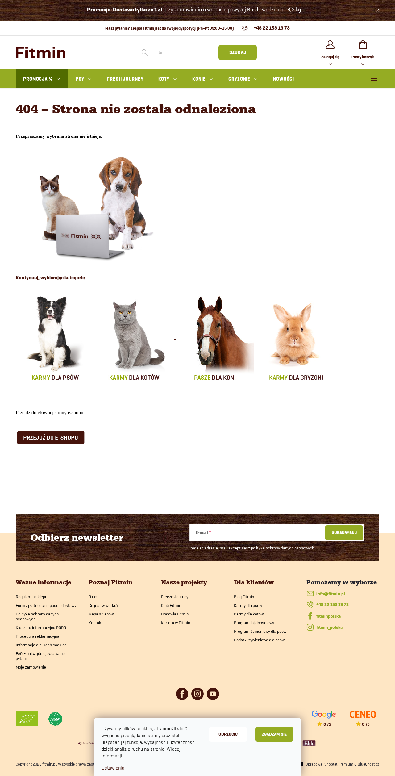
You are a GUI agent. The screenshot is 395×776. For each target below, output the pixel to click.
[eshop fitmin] (93, 207)
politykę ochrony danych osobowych (282, 547)
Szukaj (237, 52)
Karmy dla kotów (249, 613)
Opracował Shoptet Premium (329, 763)
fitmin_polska (329, 627)
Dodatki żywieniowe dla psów (259, 639)
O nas (93, 596)
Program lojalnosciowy (254, 622)
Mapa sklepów (101, 613)
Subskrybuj (344, 532)
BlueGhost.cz (368, 763)
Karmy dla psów (248, 605)
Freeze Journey (174, 596)
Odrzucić (228, 734)
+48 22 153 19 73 (332, 604)
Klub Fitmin (171, 605)
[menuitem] (42, 79)
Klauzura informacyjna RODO (41, 627)
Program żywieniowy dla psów (260, 631)
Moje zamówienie (31, 667)
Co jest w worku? (103, 605)
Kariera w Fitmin (175, 622)
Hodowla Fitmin (175, 613)
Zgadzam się (274, 734)
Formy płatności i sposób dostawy (46, 605)
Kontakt (96, 622)
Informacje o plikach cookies (41, 644)
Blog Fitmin (244, 596)
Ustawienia (113, 768)
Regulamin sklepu (31, 596)
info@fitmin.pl (330, 593)
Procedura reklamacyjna (37, 636)
